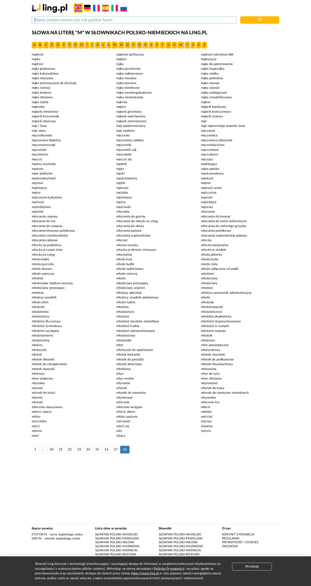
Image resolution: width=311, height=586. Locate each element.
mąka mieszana (42, 78)
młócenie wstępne (129, 407)
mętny (36, 192)
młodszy (38, 292)
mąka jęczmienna (128, 68)
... (43, 449)
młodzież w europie (215, 326)
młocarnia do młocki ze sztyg (137, 221)
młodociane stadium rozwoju (52, 283)
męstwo (37, 183)
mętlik (120, 183)
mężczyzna (208, 192)
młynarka (38, 383)
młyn (120, 373)
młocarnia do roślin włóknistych (224, 221)
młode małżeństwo (129, 268)
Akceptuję (252, 566)
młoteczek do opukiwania (134, 350)
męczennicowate (43, 145)
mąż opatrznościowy (131, 125)
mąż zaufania (125, 130)
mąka (120, 64)
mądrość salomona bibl (217, 54)
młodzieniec (40, 311)
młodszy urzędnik (44, 297)
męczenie (123, 135)
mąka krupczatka (212, 68)
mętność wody (211, 188)
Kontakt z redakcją (238, 534)
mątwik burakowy (213, 106)
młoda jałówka (211, 254)
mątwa (121, 106)
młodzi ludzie (125, 302)
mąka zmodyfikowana (216, 97)
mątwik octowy (212, 116)
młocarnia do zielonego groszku (223, 226)
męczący (207, 159)
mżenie (37, 430)
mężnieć (207, 197)
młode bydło (125, 264)
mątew (206, 102)
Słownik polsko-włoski (114, 542)
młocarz (122, 240)
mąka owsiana (126, 78)
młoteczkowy (210, 350)
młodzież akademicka (216, 316)
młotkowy (123, 369)
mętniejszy (39, 188)
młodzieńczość (211, 311)
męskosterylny (126, 178)
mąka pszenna (126, 83)
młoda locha (209, 259)
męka (120, 168)
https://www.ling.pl (145, 573)
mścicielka (39, 421)
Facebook (230, 546)
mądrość (38, 54)
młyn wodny (125, 378)
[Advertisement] (155, 490)
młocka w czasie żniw (47, 249)
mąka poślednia (212, 78)
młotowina (208, 369)
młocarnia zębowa (44, 240)
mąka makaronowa (129, 73)
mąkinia (121, 102)
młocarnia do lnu (43, 221)
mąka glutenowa (43, 68)
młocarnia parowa (128, 230)
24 (88, 449)
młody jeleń (40, 302)
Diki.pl (37, 538)
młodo (121, 278)
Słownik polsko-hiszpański (117, 546)
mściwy (206, 421)
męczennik (123, 145)
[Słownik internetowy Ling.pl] (49, 8)
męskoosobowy (212, 173)
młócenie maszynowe (47, 407)
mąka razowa (210, 83)
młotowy (38, 373)
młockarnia (124, 254)
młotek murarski (43, 369)
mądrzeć (37, 64)
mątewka (38, 106)
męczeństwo (210, 149)
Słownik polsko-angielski (116, 534)
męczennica (209, 135)
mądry (36, 59)
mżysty (206, 430)
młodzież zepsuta (213, 330)
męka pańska (210, 168)
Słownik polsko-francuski (117, 538)
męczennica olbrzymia (216, 140)
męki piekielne (42, 173)
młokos (37, 345)
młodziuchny (41, 340)
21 (61, 449)
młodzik (206, 335)
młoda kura (124, 259)
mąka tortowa (41, 92)
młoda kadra (40, 259)
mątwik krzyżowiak (45, 116)
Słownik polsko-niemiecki (116, 550)
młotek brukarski (128, 354)
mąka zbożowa (42, 97)
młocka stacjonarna (214, 245)
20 (52, 449)
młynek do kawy (212, 388)
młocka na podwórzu (46, 245)
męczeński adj (126, 149)
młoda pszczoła (43, 264)
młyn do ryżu (210, 373)
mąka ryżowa (41, 87)
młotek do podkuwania (217, 359)
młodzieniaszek (212, 307)
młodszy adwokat (128, 292)
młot (119, 345)
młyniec (37, 397)
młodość (207, 288)
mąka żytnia (40, 102)
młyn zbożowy (211, 378)
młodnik (37, 278)
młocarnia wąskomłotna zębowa (224, 235)
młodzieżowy (126, 335)
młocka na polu (127, 245)
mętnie (206, 183)
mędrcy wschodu (44, 164)
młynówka (208, 397)
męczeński (39, 149)
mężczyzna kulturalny (47, 197)
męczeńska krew (212, 145)
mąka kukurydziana (45, 73)
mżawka (206, 426)
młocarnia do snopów (47, 226)
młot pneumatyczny (215, 345)
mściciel (206, 416)
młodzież (122, 316)
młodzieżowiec (42, 335)
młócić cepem (41, 411)
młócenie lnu (210, 402)
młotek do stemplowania (49, 364)
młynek (121, 388)
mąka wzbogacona (214, 92)
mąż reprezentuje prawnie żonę (223, 125)
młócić (206, 407)
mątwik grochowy (129, 111)
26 (106, 449)
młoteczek (39, 350)
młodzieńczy (41, 316)
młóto (36, 416)
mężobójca (208, 202)
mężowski (123, 207)
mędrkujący (209, 164)
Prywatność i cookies (240, 542)
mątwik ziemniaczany (131, 121)
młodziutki (124, 340)
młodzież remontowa (47, 326)
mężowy (207, 207)
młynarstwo (209, 383)
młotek (37, 354)
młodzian (38, 307)
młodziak (207, 302)
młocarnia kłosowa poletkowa (53, 230)
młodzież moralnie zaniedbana (137, 321)
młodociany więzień (130, 288)
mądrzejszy (209, 59)
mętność (122, 188)
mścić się (122, 426)
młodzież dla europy (46, 321)
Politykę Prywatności (169, 568)
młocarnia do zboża (130, 226)
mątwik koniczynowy (216, 111)
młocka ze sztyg (43, 254)
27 (116, 449)
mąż (203, 121)
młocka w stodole (213, 249)
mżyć (35, 435)
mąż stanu (39, 130)
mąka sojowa (210, 87)
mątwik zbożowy (44, 121)
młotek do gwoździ (130, 359)
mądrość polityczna (130, 54)
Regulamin (230, 538)
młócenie (122, 402)
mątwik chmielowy (45, 111)
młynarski (123, 383)
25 (97, 449)
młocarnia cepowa (44, 216)
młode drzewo (42, 268)
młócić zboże (125, 411)
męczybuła (123, 154)
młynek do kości (43, 392)
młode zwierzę (126, 273)
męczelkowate (42, 135)
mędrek (121, 164)
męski (120, 173)
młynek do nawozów (131, 392)
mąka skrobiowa (127, 87)
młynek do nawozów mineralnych (225, 392)
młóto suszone (127, 416)
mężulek (38, 211)
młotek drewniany (129, 364)
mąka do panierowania (217, 64)
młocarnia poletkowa (216, 230)
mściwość (123, 421)
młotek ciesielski (213, 354)
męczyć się (124, 159)
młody (205, 297)
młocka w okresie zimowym (136, 249)
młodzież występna (45, 330)
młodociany (209, 283)
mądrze (121, 59)
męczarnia (208, 130)
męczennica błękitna (46, 140)
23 (79, 449)
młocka (206, 240)
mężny (121, 202)
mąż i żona (39, 125)
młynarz (37, 388)
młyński (37, 402)
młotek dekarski (43, 359)
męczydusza (209, 154)
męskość (207, 178)
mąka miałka (210, 73)
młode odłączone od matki (220, 268)
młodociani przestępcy (132, 283)
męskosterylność (44, 178)
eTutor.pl (39, 534)
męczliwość (40, 154)
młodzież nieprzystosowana (221, 321)
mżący (120, 435)
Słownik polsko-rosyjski (115, 554)
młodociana (209, 278)
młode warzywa (43, 273)
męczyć (37, 159)
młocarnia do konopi (215, 216)
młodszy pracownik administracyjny (226, 292)
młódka (206, 411)
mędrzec (38, 168)
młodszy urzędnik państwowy (137, 297)
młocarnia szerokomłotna (50, 235)
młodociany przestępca (48, 288)
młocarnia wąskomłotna (133, 235)
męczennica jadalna (129, 140)
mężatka (122, 192)
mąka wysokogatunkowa (133, 92)
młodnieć (207, 273)
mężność (38, 202)
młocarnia (208, 211)
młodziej (122, 307)
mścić (36, 426)
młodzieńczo (125, 311)
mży (119, 430)
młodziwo (208, 340)
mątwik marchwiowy (131, 116)
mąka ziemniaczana (129, 97)
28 (125, 449)
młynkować (124, 397)
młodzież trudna (127, 326)
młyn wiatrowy (42, 378)
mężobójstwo (41, 207)
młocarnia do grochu (130, 216)
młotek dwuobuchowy (217, 364)
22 (70, 449)
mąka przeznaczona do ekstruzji (54, 83)
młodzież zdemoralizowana (135, 330)
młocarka (122, 211)
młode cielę (209, 264)
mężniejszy (124, 197)
